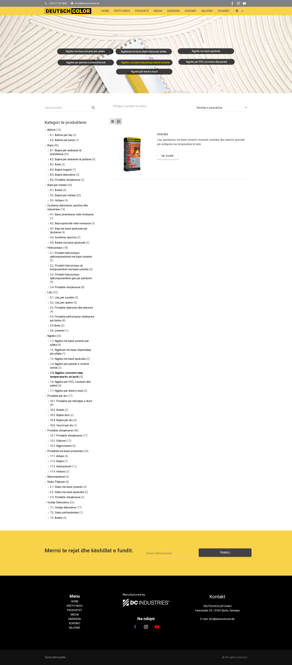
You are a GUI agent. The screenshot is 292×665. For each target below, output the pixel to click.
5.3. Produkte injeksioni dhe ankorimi (71, 307)
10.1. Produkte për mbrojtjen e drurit (71, 401)
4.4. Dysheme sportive (63, 237)
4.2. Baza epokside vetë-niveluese (70, 223)
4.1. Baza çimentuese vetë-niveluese (72, 214)
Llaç (49, 292)
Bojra (50, 145)
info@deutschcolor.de (87, 3)
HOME (74, 601)
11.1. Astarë (57, 456)
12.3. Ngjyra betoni (61, 445)
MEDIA (74, 614)
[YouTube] (244, 3)
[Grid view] (113, 121)
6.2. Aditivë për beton (62, 140)
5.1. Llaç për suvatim (62, 297)
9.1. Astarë (56, 190)
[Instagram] (238, 3)
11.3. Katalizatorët (60, 466)
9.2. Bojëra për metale (63, 195)
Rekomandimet (56, 476)
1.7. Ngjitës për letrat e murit (66, 390)
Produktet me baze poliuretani (65, 451)
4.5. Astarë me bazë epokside (67, 242)
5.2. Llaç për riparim (61, 302)
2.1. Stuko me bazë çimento (66, 486)
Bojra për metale (57, 185)
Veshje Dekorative (58, 502)
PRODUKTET (74, 610)
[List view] (119, 121)
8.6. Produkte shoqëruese (65, 179)
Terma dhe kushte (55, 657)
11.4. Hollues (57, 471)
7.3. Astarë (56, 517)
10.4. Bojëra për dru (61, 420)
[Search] (93, 108)
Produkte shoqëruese (60, 430)
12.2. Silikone (58, 440)
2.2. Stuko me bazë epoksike (67, 492)
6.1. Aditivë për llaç (61, 135)
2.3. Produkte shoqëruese (65, 497)
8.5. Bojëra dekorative (62, 174)
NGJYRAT (74, 627)
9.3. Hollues (57, 200)
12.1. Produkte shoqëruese (66, 435)
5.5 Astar (55, 325)
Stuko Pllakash (56, 481)
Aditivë (51, 129)
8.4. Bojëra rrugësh (61, 169)
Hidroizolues (55, 247)
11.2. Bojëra (57, 461)
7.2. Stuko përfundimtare (64, 512)
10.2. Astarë (57, 409)
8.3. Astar (55, 164)
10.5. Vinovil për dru (61, 425)
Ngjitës (51, 335)
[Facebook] (232, 3)
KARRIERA (74, 619)
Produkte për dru (57, 395)
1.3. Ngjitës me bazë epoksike (68, 358)
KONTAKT (74, 623)
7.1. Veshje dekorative (63, 507)
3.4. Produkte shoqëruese (65, 287)
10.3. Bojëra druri (60, 415)
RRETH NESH (74, 605)
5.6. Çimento (57, 330)
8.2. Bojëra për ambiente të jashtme (70, 159)
